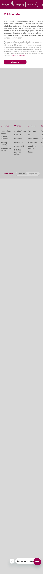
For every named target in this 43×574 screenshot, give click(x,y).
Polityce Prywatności (19, 55)
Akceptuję (15, 62)
